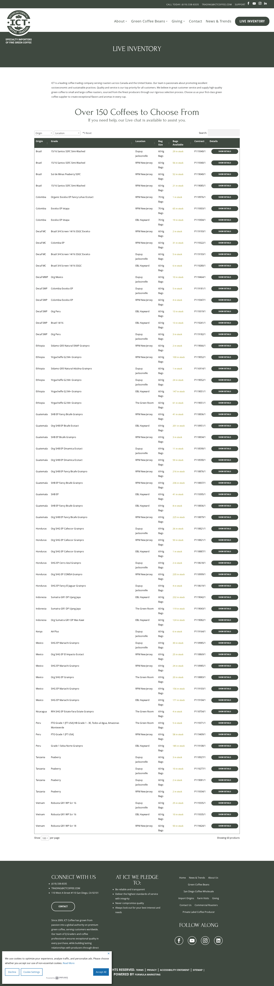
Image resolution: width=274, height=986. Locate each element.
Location (140, 141)
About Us (213, 877)
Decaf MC (41, 231)
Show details (224, 151)
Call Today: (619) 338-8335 (182, 4)
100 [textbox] (44, 838)
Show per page (47, 838)
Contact (195, 21)
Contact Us (186, 905)
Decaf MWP (42, 277)
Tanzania (40, 757)
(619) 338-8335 (59, 883)
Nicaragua (41, 711)
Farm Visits (203, 898)
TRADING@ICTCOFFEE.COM (65, 888)
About (119, 21)
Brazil (39, 151)
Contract (199, 141)
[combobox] (43, 133)
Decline (12, 972)
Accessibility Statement (174, 970)
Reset (89, 133)
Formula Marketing (148, 974)
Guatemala (42, 414)
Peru (38, 722)
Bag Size (160, 143)
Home (182, 877)
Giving (177, 21)
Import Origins (186, 898)
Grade (54, 141)
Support (240, 4)
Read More (68, 963)
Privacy (152, 970)
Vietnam (40, 803)
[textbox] (39, 133)
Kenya (39, 631)
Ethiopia (40, 345)
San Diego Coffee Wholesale (199, 891)
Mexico (39, 642)
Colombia (41, 197)
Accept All (101, 972)
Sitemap (198, 970)
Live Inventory (252, 21)
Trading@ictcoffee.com (217, 4)
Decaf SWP (41, 288)
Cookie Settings (31, 972)
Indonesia (41, 597)
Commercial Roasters (206, 905)
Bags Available (178, 143)
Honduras (41, 528)
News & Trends (218, 21)
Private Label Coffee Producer (199, 912)
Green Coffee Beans (148, 21)
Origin (39, 141)
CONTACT (63, 906)
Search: (203, 132)
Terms (140, 970)
